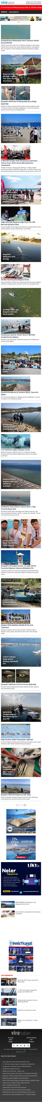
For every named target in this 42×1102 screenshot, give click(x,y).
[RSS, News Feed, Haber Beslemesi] (21, 1045)
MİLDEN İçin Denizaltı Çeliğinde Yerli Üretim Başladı (15, 1078)
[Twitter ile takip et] (17, 1045)
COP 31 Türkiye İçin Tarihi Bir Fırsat (11, 1085)
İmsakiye (31, 1041)
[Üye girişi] (24, 1045)
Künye (10, 1039)
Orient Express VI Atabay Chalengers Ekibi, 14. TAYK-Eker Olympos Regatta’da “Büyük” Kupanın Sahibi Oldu (18, 1095)
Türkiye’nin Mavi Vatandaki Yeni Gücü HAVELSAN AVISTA (17, 1066)
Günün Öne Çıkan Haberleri (8, 1056)
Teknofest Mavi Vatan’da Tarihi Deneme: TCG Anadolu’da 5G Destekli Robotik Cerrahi (19, 1074)
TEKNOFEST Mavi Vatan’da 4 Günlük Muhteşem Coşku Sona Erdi (19, 1092)
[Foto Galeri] (33, 2)
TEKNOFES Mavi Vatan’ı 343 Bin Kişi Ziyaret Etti (14, 1087)
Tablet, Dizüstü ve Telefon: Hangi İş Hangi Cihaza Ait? (16, 1083)
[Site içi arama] (39, 2)
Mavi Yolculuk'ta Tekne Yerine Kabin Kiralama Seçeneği (16, 1090)
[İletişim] (36, 2)
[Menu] (27, 2)
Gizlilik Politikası (31, 1037)
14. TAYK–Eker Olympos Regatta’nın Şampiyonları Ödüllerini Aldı (19, 1064)
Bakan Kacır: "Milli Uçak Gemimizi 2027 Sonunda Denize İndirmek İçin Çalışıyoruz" (19, 1076)
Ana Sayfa (10, 1037)
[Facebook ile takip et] (14, 1045)
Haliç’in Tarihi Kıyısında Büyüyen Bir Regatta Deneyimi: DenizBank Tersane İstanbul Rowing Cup (20, 1081)
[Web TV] (30, 2)
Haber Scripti (19, 1052)
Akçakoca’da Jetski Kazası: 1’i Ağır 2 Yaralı (13, 1071)
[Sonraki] (25, 805)
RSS (31, 1039)
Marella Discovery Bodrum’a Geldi (11, 1068)
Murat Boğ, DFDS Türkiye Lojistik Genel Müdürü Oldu (16, 1061)
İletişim (10, 1041)
